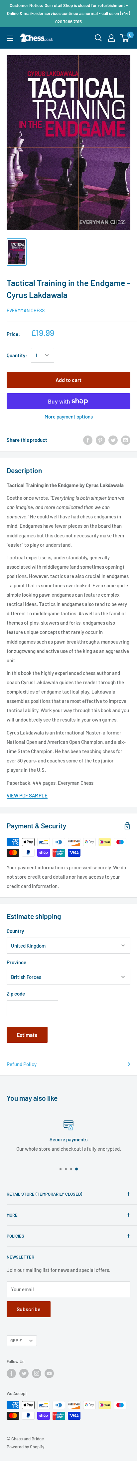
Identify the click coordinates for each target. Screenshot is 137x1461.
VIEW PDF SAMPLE (27, 795)
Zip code (16, 994)
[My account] (111, 38)
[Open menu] (10, 38)
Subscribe (29, 1309)
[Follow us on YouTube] (49, 1373)
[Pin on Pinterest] (100, 440)
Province (16, 962)
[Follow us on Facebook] (11, 1373)
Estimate (27, 1034)
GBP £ (16, 1340)
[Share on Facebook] (87, 440)
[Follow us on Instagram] (36, 1373)
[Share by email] (125, 440)
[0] (125, 38)
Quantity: (17, 355)
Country (15, 931)
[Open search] (98, 38)
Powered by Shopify (25, 1446)
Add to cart (68, 380)
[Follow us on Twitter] (24, 1373)
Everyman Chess (26, 310)
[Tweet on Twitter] (113, 440)
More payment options (69, 417)
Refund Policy (22, 1064)
